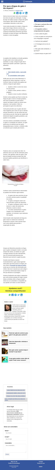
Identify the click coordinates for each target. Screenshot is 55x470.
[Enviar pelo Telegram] (20, 13)
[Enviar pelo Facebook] (17, 13)
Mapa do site (14, 461)
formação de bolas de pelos (18, 265)
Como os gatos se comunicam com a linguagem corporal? (43, 37)
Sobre (40, 466)
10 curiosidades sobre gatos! (16, 75)
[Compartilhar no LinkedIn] (26, 13)
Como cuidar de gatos (41, 33)
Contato (41, 461)
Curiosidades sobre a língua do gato (16, 393)
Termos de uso (41, 463)
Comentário (8, 443)
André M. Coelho (19, 10)
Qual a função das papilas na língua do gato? (15, 399)
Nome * (7, 430)
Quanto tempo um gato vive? (43, 53)
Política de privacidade (14, 463)
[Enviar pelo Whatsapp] (14, 13)
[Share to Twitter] (23, 13)
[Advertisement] (15, 46)
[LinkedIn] (25, 302)
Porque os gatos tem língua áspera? (15, 396)
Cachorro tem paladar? (41, 41)
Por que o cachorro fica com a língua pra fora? (43, 25)
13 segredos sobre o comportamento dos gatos (42, 30)
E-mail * (7, 437)
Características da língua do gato (16, 390)
